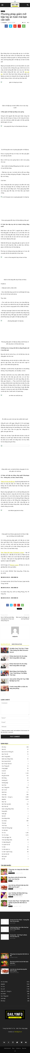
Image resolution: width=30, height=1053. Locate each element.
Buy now (24, 1048)
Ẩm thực (4, 747)
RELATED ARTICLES (5, 644)
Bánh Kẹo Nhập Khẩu (7, 759)
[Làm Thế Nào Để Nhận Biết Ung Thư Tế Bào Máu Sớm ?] (4, 895)
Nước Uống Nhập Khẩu (8, 809)
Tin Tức (4, 832)
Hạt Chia (4, 785)
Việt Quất (4, 856)
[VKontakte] (25, 1042)
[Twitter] (17, 1042)
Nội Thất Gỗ (5, 806)
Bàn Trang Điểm (6, 756)
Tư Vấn (3, 847)
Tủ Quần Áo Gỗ (6, 844)
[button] (28, 5)
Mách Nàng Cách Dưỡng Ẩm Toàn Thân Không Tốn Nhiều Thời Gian (18, 673)
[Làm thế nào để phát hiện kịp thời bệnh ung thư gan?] (4, 887)
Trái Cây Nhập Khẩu (7, 840)
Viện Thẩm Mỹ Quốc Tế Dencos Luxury (12, 552)
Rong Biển (4, 811)
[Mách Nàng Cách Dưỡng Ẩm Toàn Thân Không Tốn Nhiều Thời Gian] (5, 673)
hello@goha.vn (18, 1031)
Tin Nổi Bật (5, 830)
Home (2, 8)
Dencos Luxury (14, 565)
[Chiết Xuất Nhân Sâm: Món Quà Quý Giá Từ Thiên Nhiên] (5, 929)
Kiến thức (4, 792)
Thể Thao (4, 825)
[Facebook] (8, 1042)
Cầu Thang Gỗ (5, 766)
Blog (13, 1048)
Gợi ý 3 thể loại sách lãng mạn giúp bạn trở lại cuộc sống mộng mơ (7, 619)
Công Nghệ (5, 768)
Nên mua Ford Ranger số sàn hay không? (22, 618)
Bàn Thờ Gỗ (5, 754)
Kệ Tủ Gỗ (4, 790)
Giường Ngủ (5, 782)
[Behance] (4, 1042)
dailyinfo (4, 22)
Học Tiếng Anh (5, 787)
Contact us (18, 1048)
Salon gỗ (4, 813)
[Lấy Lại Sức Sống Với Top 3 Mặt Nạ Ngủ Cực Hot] (5, 681)
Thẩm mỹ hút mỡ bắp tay (8, 481)
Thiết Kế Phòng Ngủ (7, 828)
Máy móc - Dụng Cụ (6, 991)
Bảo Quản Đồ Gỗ (6, 761)
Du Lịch (4, 773)
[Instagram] (12, 1042)
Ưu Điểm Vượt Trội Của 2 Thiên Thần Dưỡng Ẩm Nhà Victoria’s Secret (19, 650)
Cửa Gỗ (4, 771)
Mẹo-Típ (4, 801)
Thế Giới (4, 823)
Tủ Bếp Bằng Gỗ (6, 842)
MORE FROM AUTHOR (17, 644)
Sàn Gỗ (3, 816)
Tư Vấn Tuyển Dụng (7, 851)
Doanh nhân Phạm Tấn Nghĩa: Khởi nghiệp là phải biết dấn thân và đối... (18, 902)
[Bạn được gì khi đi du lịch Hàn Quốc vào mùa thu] (4, 879)
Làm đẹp (7, 8)
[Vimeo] (21, 1042)
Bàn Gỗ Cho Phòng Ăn (7, 751)
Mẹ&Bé (4, 799)
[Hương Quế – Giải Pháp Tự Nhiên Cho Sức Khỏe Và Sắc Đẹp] (5, 937)
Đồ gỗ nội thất (5, 775)
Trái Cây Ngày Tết (6, 837)
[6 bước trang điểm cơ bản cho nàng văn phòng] (5, 688)
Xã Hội (3, 859)
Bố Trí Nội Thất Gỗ (6, 763)
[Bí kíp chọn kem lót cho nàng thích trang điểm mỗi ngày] (5, 658)
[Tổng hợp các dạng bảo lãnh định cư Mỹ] (4, 872)
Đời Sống (4, 778)
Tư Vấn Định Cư (6, 849)
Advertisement (7, 1048)
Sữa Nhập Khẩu (6, 818)
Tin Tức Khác (5, 835)
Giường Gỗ (4, 780)
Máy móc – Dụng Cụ (7, 797)
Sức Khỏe (4, 820)
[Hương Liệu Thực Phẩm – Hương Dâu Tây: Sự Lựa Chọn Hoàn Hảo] (5, 922)
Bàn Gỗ (4, 749)
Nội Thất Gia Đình (6, 804)
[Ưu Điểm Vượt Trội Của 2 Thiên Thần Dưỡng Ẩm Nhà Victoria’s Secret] (5, 650)
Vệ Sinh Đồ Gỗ (5, 854)
